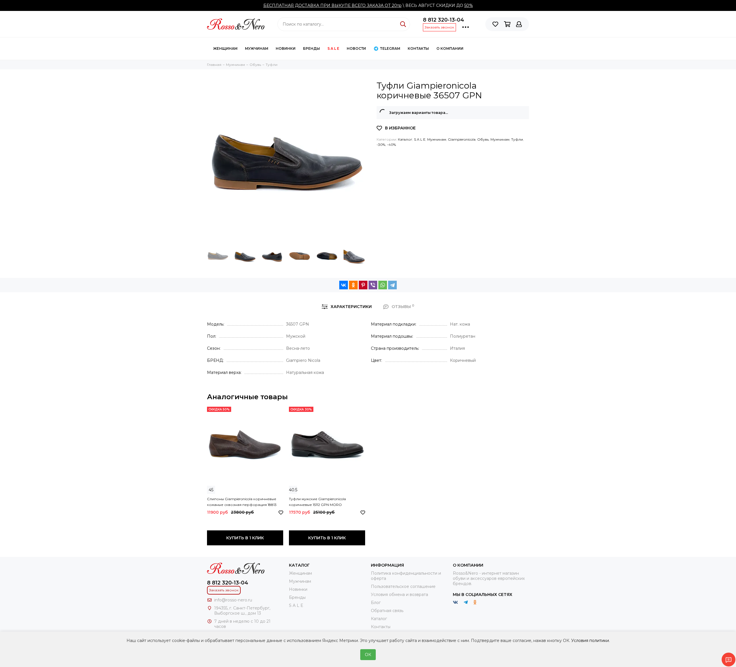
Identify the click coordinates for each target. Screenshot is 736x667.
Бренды (311, 48)
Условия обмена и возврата (399, 594)
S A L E (333, 48)
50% (468, 5)
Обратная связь (387, 610)
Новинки (286, 48)
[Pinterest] (363, 285)
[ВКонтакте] (343, 285)
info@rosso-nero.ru (233, 600)
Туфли (517, 139)
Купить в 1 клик (245, 537)
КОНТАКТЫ (418, 48)
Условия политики (590, 640)
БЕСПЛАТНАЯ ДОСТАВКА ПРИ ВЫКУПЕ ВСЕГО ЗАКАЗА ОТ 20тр (332, 5)
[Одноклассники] (353, 285)
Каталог (405, 139)
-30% (381, 144)
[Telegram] (392, 285)
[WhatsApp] (382, 285)
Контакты (380, 626)
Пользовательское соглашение (403, 586)
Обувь (483, 139)
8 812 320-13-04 (443, 20)
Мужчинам (256, 48)
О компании (449, 48)
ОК (368, 654)
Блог (376, 602)
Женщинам (225, 48)
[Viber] (373, 285)
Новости (356, 48)
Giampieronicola (462, 139)
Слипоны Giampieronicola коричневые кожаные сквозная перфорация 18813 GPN (242, 502)
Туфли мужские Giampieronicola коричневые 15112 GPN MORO (317, 502)
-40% (391, 144)
